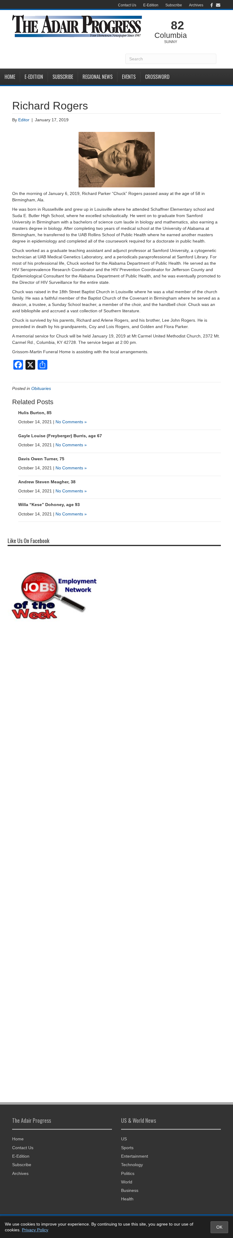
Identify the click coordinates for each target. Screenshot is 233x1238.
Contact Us (127, 5)
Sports (127, 1147)
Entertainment (134, 1156)
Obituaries (41, 388)
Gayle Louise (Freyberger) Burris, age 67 (60, 435)
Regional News (98, 76)
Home (10, 76)
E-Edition (150, 5)
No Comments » (71, 421)
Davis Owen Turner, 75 (41, 458)
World (126, 1181)
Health (127, 1198)
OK (219, 1227)
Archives (196, 5)
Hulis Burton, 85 (35, 412)
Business (129, 1190)
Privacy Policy (35, 1229)
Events (129, 76)
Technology (132, 1164)
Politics (127, 1173)
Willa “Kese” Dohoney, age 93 (49, 504)
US (124, 1138)
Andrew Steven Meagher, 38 (47, 481)
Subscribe (173, 5)
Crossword (157, 76)
